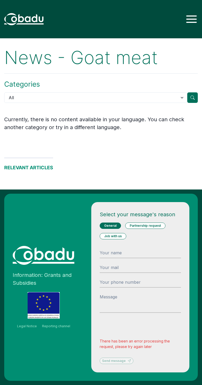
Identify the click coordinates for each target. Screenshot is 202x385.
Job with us (113, 236)
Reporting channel (56, 326)
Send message (114, 361)
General (110, 226)
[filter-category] (192, 97)
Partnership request (145, 226)
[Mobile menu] (191, 19)
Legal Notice (27, 326)
